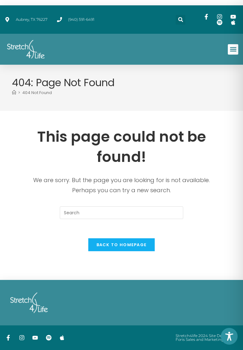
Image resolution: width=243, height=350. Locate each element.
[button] (180, 20)
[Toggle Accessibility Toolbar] (229, 336)
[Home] (14, 93)
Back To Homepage (122, 245)
